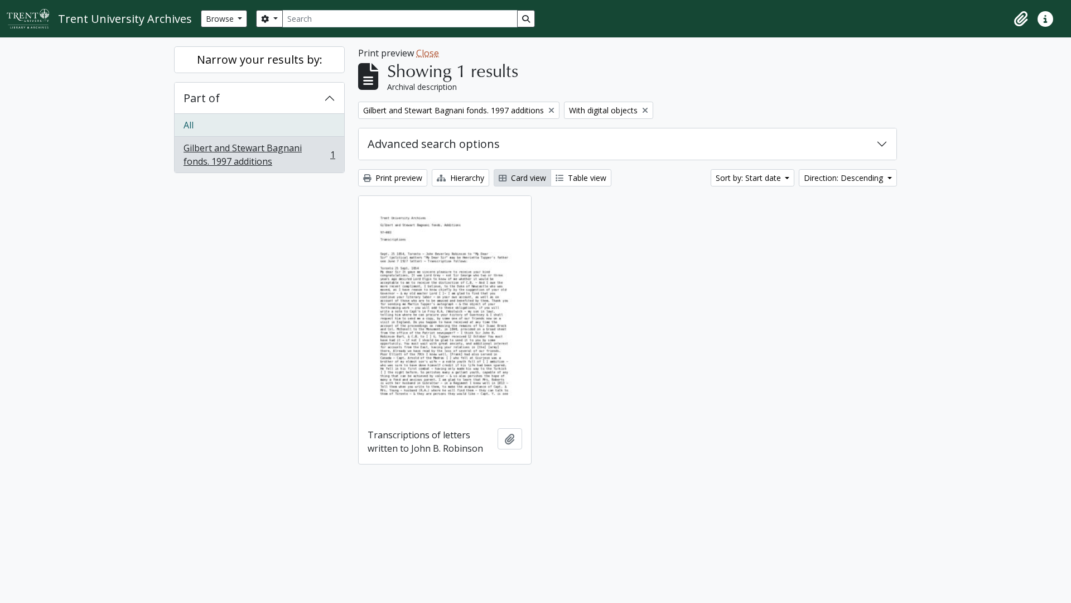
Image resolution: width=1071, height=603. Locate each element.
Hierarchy (466, 178)
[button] (1021, 19)
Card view (527, 178)
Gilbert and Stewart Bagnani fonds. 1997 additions (259, 155)
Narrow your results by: (259, 59)
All (189, 125)
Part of (202, 98)
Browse (221, 18)
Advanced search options (434, 143)
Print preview (397, 178)
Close (427, 53)
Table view (586, 178)
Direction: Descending (844, 178)
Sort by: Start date (749, 178)
